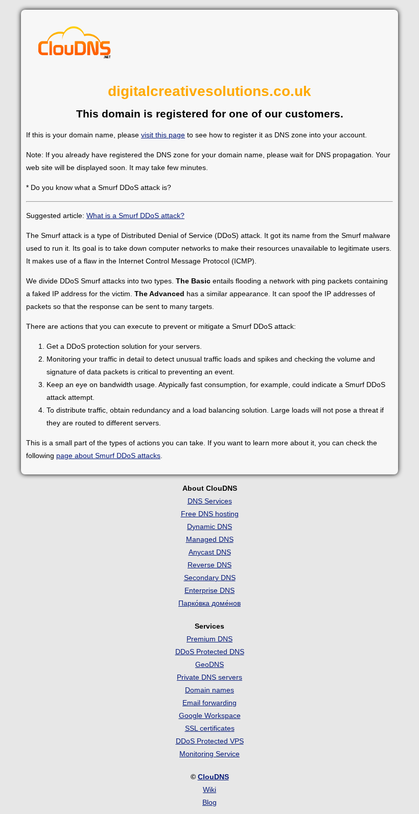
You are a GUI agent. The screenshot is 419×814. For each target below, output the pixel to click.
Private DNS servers (209, 677)
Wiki (209, 789)
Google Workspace (210, 715)
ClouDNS (213, 777)
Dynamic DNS (209, 526)
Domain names (209, 690)
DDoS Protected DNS (209, 652)
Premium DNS (209, 639)
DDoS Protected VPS (210, 741)
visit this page (163, 135)
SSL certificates (210, 728)
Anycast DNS (210, 552)
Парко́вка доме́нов (209, 603)
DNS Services (210, 501)
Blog (209, 802)
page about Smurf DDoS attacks (108, 455)
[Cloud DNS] (74, 45)
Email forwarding (209, 703)
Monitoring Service (209, 754)
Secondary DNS (210, 577)
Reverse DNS (209, 565)
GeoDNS (209, 664)
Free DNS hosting (210, 514)
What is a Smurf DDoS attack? (135, 215)
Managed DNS (210, 539)
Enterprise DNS (209, 590)
